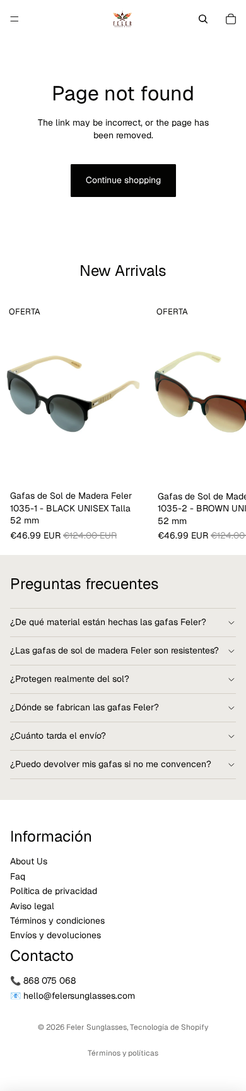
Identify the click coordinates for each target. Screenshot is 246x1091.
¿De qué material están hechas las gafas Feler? (108, 622)
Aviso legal (32, 906)
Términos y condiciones (57, 920)
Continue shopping (123, 180)
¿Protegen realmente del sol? (69, 678)
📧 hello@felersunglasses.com (72, 995)
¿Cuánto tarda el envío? (58, 735)
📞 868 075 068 (43, 981)
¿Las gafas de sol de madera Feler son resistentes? (114, 650)
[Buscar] (203, 19)
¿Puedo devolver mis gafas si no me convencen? (110, 764)
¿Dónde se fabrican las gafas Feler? (84, 707)
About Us (28, 861)
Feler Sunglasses (96, 1027)
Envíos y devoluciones (55, 935)
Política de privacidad (53, 891)
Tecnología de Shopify (169, 1027)
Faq (17, 876)
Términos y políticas (123, 1053)
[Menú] (14, 18)
